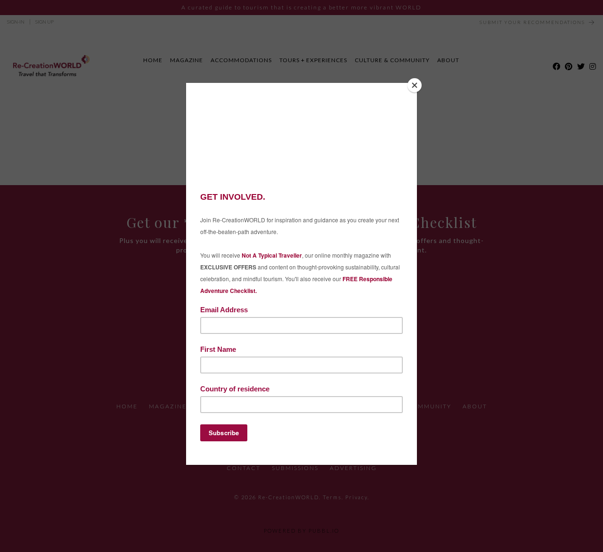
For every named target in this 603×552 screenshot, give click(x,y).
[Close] (414, 85)
